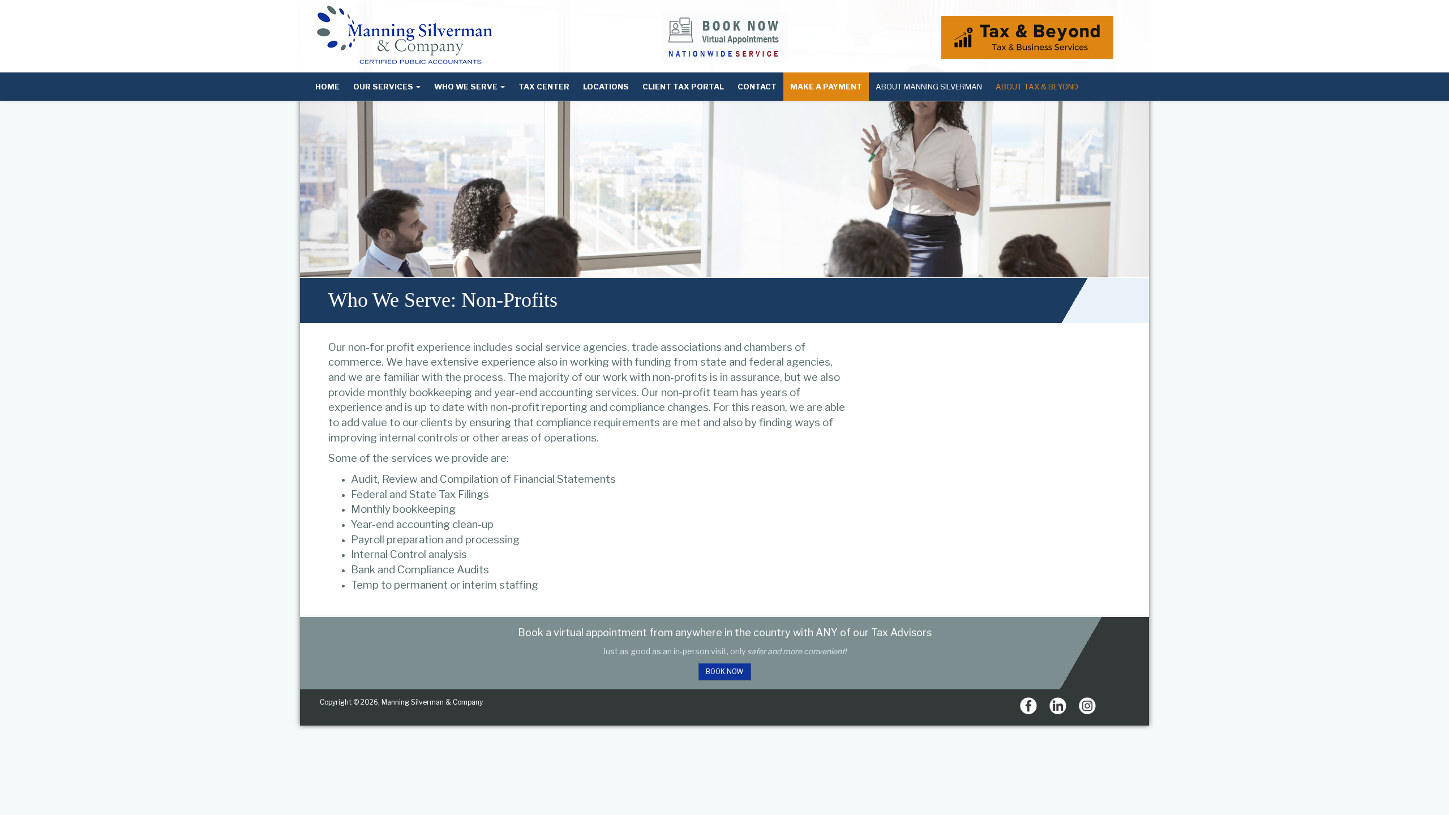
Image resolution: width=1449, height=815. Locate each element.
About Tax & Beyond (1037, 86)
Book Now (725, 671)
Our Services (384, 86)
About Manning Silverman (929, 86)
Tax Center (543, 86)
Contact (757, 86)
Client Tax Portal (683, 86)
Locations (606, 86)
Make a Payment (826, 86)
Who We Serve (466, 86)
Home (327, 86)
